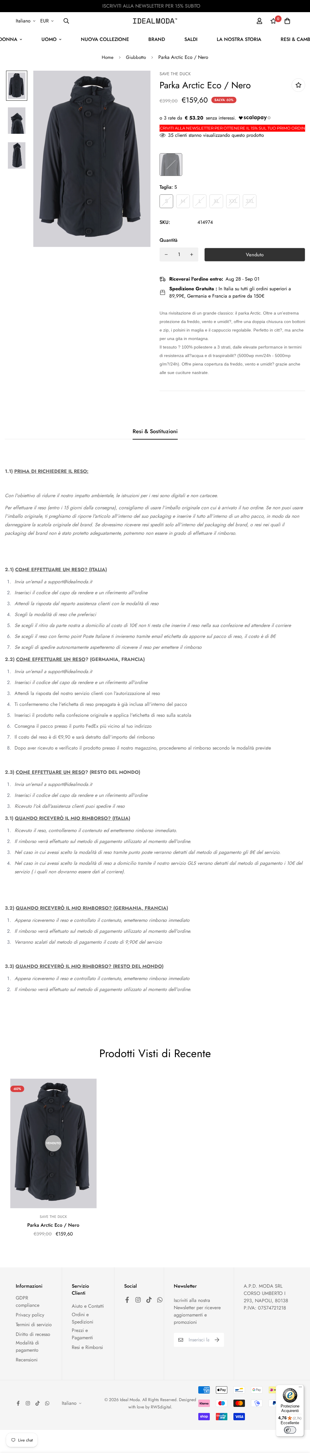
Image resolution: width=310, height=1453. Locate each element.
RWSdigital (161, 1407)
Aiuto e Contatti (88, 1306)
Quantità (168, 240)
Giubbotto (136, 57)
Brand (156, 39)
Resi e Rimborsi (87, 1347)
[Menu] (300, 1388)
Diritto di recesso (33, 1334)
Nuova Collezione (105, 39)
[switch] (290, 1430)
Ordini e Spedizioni (82, 1318)
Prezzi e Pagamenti (82, 1334)
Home (108, 57)
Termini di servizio (34, 1324)
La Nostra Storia (239, 39)
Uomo (49, 39)
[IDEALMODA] (155, 21)
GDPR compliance (27, 1301)
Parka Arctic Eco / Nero (53, 1225)
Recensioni (27, 1359)
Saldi (190, 39)
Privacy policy (30, 1314)
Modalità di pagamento (27, 1346)
